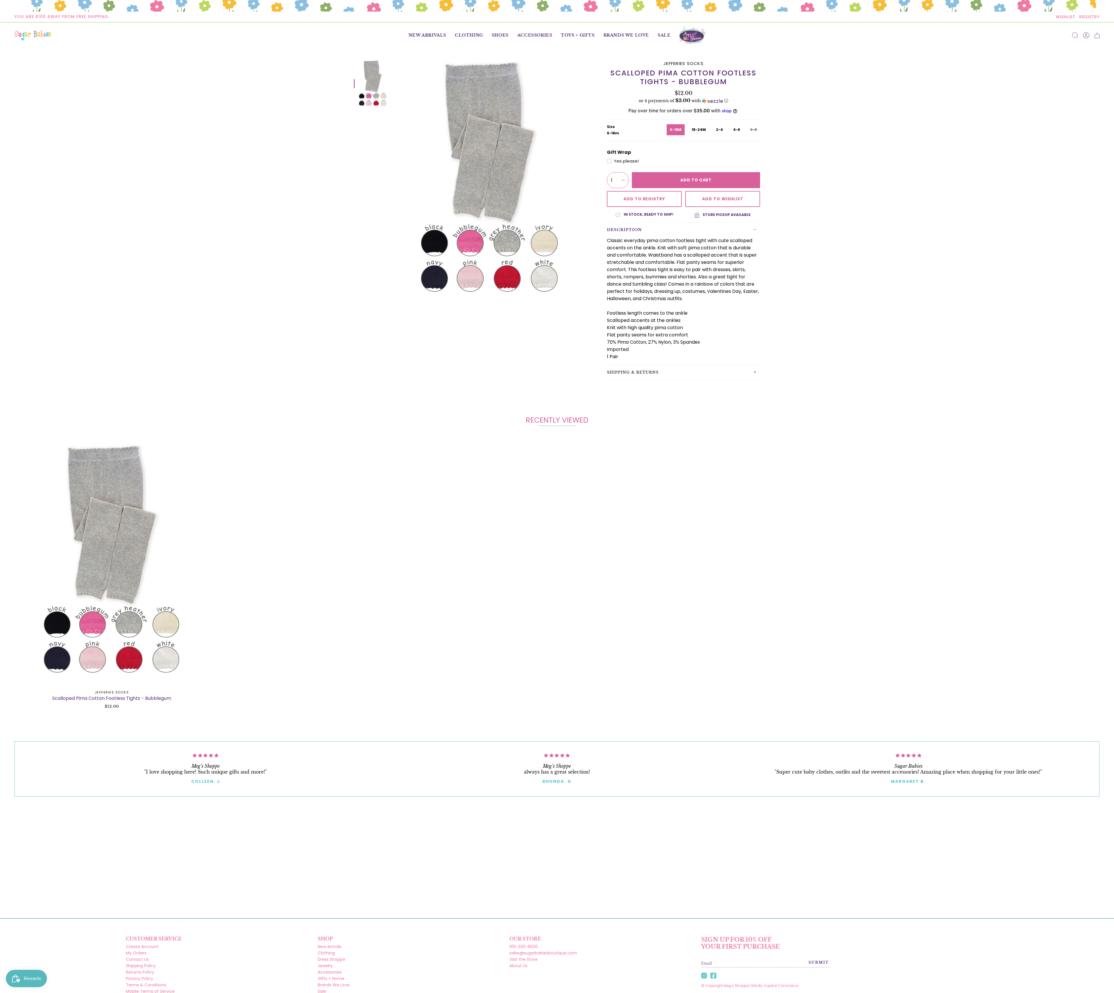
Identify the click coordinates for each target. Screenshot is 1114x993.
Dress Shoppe (331, 959)
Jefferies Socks (683, 63)
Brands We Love (334, 985)
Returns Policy (140, 972)
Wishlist (1065, 17)
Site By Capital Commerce (774, 985)
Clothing (326, 953)
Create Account (142, 946)
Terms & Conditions (146, 985)
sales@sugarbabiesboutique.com (543, 953)
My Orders (136, 953)
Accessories (330, 972)
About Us (518, 966)
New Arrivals (329, 946)
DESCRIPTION (624, 229)
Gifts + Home (331, 978)
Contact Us (137, 959)
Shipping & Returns (633, 372)
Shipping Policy (141, 966)
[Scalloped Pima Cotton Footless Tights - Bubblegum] (112, 560)
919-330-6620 (523, 946)
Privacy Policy (139, 978)
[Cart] (1097, 35)
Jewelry (325, 966)
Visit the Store (523, 959)
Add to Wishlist (722, 199)
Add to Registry (644, 199)
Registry (1089, 17)
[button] (469, 35)
